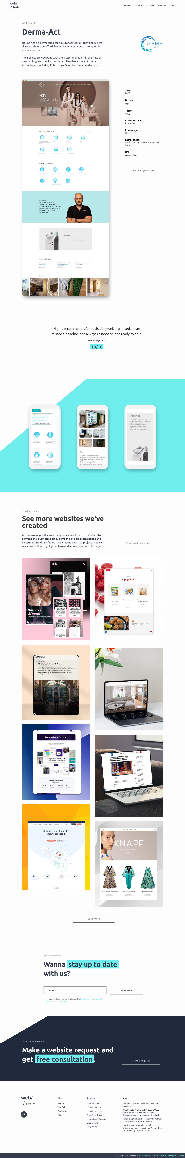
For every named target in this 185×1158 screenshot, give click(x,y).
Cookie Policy (156, 1155)
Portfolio (150, 5)
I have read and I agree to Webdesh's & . (74, 1000)
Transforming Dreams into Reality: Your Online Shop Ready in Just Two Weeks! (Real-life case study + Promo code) (142, 1128)
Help (177, 1155)
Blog (172, 5)
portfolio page (92, 546)
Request (128, 5)
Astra (127, 113)
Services (139, 5)
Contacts (162, 5)
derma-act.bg (131, 155)
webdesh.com (144, 1155)
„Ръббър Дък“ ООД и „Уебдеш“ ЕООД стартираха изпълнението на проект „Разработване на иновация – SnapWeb (140, 1112)
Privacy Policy (168, 1155)
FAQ (182, 1155)
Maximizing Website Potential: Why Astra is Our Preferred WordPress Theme (142, 1120)
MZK (127, 103)
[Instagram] (24, 1114)
